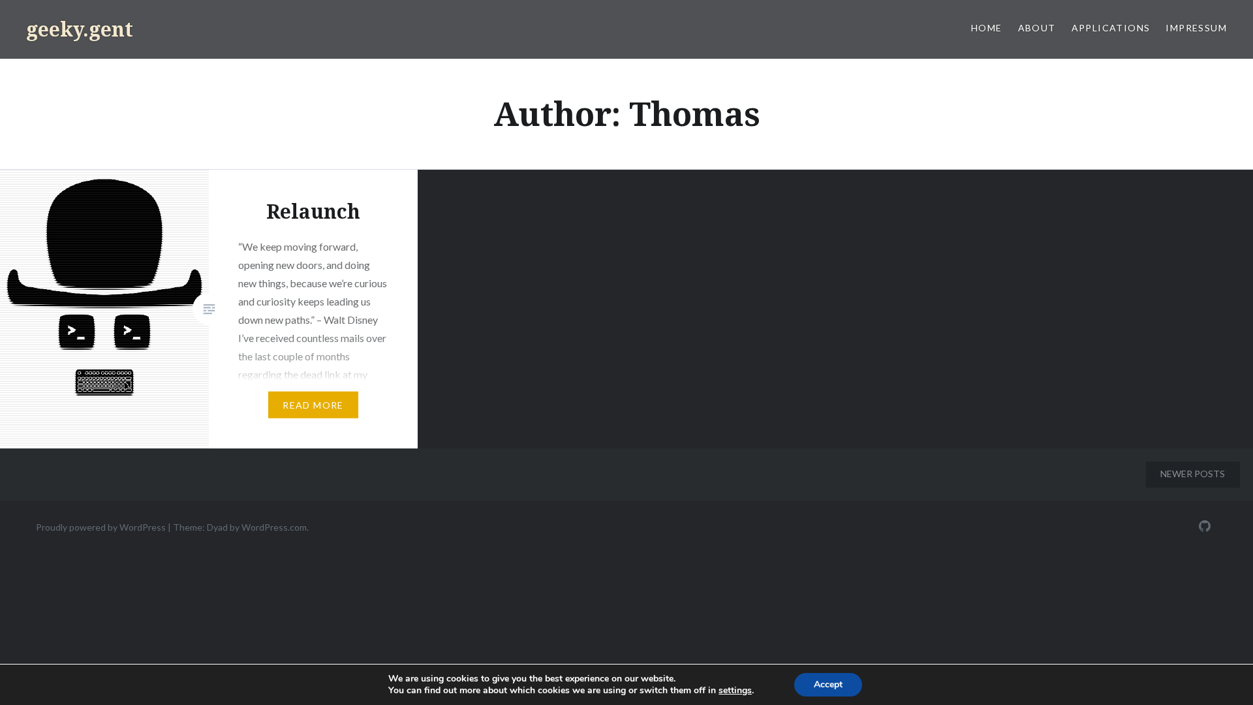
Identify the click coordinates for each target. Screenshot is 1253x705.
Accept (828, 684)
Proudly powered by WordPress (101, 527)
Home (986, 27)
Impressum (1196, 27)
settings (735, 691)
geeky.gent (79, 29)
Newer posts (1192, 473)
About (1037, 27)
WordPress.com (274, 527)
